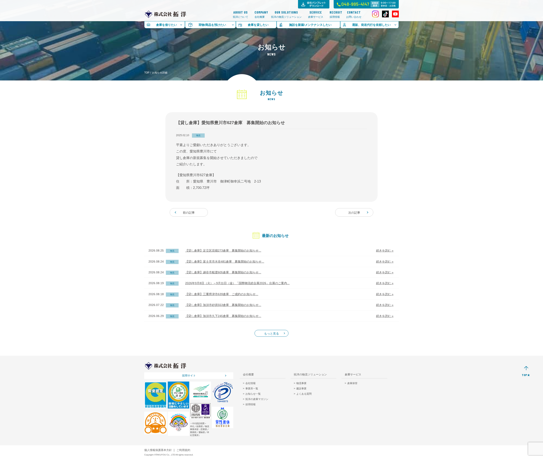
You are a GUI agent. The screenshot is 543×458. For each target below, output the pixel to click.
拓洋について (240, 14)
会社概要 (260, 14)
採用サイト (189, 375)
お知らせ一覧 (253, 393)
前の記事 (189, 212)
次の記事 (354, 212)
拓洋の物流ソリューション (286, 14)
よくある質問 (304, 393)
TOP (146, 72)
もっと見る (271, 333)
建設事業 (301, 388)
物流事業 (301, 383)
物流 (198, 135)
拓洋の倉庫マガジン (256, 399)
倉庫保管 (352, 383)
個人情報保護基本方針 (158, 450)
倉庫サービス (315, 14)
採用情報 (335, 14)
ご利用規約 (183, 450)
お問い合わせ (353, 14)
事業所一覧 (251, 388)
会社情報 (250, 383)
